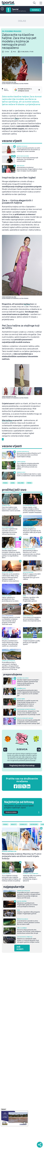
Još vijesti (19, 948)
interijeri (33, 824)
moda (5, 483)
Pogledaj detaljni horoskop (22, 765)
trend (29, 483)
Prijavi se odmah (11, 812)
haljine (27, 304)
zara (12, 483)
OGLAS (22, 21)
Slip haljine (7, 420)
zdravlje (23, 824)
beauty (13, 824)
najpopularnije (13, 887)
